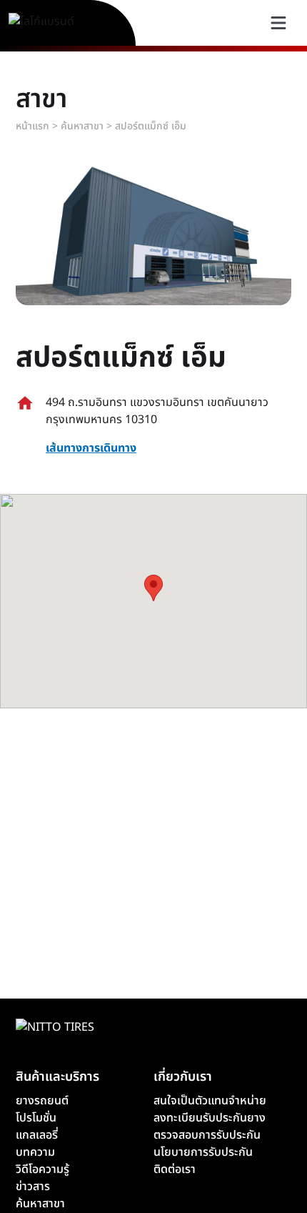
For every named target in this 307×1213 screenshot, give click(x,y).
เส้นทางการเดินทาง (91, 448)
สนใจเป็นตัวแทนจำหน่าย (210, 1100)
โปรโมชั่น (36, 1118)
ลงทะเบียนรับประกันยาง (210, 1118)
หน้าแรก (32, 126)
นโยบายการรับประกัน (203, 1152)
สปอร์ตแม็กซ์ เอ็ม (150, 126)
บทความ (35, 1152)
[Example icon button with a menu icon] (278, 23)
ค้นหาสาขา (82, 126)
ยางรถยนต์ (42, 1100)
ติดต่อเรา (175, 1169)
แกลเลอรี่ (37, 1135)
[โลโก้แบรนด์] (58, 23)
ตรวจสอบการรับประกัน (207, 1135)
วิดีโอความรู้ (42, 1169)
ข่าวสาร (33, 1186)
